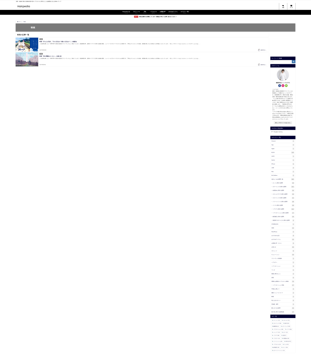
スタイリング (277, 323)
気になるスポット (282, 300)
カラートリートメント (279, 350)
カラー (285, 332)
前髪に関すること (282, 273)
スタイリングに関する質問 (283, 198)
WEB (282, 228)
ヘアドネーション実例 (283, 285)
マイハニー (276, 320)
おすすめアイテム (282, 239)
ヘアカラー (282, 262)
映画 (41, 39)
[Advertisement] (284, 44)
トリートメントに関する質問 (283, 201)
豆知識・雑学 (282, 304)
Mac (282, 171)
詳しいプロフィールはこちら (282, 122)
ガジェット (282, 251)
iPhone (282, 164)
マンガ (282, 270)
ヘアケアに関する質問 (283, 209)
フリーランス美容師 (282, 258)
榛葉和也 (276, 326)
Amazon (282, 141)
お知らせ (282, 247)
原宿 (282, 277)
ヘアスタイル (277, 344)
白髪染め (286, 338)
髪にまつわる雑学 (282, 308)
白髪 (284, 335)
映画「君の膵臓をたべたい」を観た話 (50, 56)
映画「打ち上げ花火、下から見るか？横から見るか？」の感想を (58, 41)
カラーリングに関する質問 (283, 186)
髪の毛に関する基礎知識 (282, 312)
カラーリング (286, 326)
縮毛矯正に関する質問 (283, 216)
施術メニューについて (282, 292)
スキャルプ (286, 320)
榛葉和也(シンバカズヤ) (266, 50)
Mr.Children (282, 175)
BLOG (282, 152)
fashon (282, 160)
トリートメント (277, 341)
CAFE (282, 156)
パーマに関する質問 (283, 205)
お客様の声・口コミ (282, 243)
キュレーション (282, 254)
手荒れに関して (282, 289)
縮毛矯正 (276, 347)
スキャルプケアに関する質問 (283, 194)
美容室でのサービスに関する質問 (283, 220)
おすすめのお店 (282, 235)
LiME (282, 167)
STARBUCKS (282, 224)
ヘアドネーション (282, 266)
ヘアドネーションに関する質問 (283, 213)
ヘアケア (276, 335)
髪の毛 (287, 323)
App (282, 145)
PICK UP (288, 341)
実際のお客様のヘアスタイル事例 (282, 281)
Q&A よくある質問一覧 (282, 179)
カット (285, 347)
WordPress (282, 231)
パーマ (289, 329)
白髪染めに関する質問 (283, 190)
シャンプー (276, 332)
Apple (282, 148)
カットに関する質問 (283, 183)
